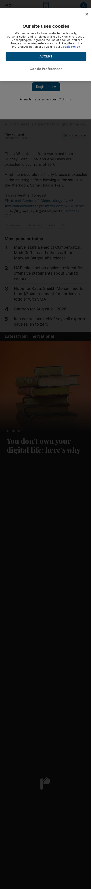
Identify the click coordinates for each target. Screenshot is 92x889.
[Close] (87, 14)
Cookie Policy (70, 46)
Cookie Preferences (46, 69)
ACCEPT (46, 56)
